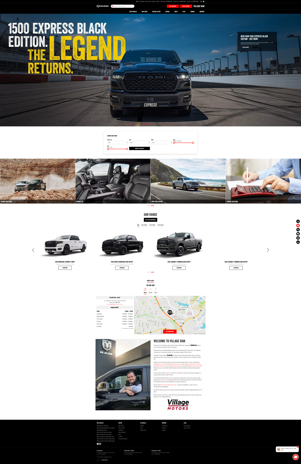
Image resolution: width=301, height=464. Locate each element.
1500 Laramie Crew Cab (175, 364)
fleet (177, 373)
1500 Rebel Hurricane (102, 430)
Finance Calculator (123, 438)
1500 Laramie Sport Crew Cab (193, 364)
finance (167, 373)
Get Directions (170, 331)
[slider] (174, 143)
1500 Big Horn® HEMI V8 (102, 425)
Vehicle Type (109, 139)
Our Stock (144, 12)
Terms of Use (187, 428)
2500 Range (152, 225)
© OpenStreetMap (201, 333)
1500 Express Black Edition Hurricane (106, 428)
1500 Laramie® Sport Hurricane (104, 432)
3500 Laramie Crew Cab (195, 366)
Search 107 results (139, 148)
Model (152, 139)
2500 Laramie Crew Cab (177, 366)
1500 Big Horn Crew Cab (160, 364)
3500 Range (160, 225)
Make (130, 139)
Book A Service (186, 6)
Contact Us (164, 425)
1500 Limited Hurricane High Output (105, 436)
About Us (164, 428)
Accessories (173, 385)
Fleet (184, 12)
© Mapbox (195, 333)
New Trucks (121, 425)
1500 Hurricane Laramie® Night (104, 434)
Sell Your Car (173, 6)
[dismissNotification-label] (298, 447)
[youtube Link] (203, 1)
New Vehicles (133, 12)
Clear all (191, 136)
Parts (176, 12)
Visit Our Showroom (150, 220)
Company (202, 12)
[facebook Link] (201, 1)
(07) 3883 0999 (116, 302)
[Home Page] (102, 6)
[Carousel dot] (128, 124)
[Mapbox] (138, 333)
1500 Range (144, 225)
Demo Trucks (122, 428)
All (138, 225)
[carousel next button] (268, 250)
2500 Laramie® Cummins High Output (106, 438)
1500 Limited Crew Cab (162, 366)
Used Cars (121, 430)
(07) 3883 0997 (157, 454)
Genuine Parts (164, 385)
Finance (192, 12)
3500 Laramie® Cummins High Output (106, 441)
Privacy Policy (187, 425)
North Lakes (150, 281)
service (166, 379)
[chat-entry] (296, 457)
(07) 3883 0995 (130, 454)
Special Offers (156, 12)
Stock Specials (122, 432)
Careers (164, 430)
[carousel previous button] (33, 250)
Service (167, 12)
